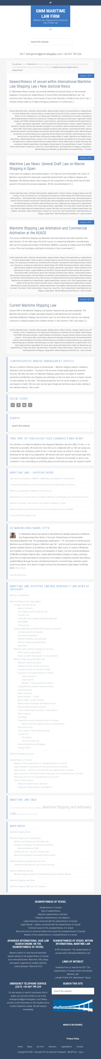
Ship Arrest (84, 142)
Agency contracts (53, 111)
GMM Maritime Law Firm (50, 13)
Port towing (77, 139)
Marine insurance (69, 126)
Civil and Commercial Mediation (19, 808)
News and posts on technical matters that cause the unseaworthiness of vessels (42, 136)
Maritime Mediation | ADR (28, 848)
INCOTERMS (24, 121)
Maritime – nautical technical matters (37, 683)
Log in (80, 1052)
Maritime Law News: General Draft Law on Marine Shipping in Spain (38, 503)
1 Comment (88, 149)
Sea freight (16, 142)
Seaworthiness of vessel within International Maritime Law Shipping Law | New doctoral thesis (50, 84)
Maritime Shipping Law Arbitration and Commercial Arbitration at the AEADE (41, 509)
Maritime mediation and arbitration (38, 131)
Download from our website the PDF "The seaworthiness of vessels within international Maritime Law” (73, 970)
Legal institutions (50, 121)
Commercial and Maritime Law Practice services (34, 864)
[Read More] (21, 568)
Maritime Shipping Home (20, 832)
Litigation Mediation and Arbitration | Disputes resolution (49, 270)
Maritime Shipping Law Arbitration (61, 134)
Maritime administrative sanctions (21, 275)
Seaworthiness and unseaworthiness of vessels (48, 142)
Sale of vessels (86, 139)
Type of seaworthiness (51, 147)
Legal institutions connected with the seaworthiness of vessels (34, 268)
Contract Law (32, 119)
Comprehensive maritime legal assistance (72, 263)
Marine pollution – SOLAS (83, 126)
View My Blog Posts (18, 575)
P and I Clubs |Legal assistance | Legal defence (58, 139)
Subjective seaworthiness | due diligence (36, 144)
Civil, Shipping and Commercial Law (49, 116)
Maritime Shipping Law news (82, 134)
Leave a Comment (86, 214)
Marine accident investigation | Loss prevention (48, 126)
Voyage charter (86, 147)
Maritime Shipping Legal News (22, 880)
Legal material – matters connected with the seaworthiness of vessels (44, 770)
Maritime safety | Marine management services (64, 131)
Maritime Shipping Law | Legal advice (37, 134)
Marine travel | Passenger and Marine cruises (48, 129)
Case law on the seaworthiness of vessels (36, 673)
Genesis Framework (57, 1052)
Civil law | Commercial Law (28, 116)
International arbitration (36, 121)
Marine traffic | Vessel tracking (23, 129)
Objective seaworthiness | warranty (31, 139)
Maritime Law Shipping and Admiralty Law (31, 841)
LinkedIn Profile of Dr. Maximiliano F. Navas (73, 977)
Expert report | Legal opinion (77, 119)
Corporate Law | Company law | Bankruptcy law (52, 119)
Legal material (26, 124)
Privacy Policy (73, 1038)
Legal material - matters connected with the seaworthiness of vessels (53, 124)
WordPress (72, 1052)
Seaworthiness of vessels (72, 142)
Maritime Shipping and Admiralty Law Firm (27, 861)
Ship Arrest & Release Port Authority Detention (33, 845)
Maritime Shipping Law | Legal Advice (25, 838)
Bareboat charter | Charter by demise (31, 114)
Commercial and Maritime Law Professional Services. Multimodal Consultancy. (43, 484)
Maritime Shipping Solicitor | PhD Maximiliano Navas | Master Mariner (42, 874)
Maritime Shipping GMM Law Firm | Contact (28, 886)
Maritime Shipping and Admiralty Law (47, 149)
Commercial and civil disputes (71, 116)
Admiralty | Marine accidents (38, 111)
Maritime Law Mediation (20, 595)
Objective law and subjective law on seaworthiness (75, 203)
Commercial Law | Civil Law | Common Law (31, 851)
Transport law (30, 147)
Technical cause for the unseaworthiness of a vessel (65, 144)
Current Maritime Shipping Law (32, 305)
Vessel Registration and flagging (69, 147)
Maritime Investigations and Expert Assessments (34, 855)
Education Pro (40, 1052)
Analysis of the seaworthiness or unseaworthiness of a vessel (40, 763)
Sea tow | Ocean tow (26, 142)
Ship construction (65, 208)
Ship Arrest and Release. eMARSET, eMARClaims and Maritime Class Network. (42, 478)
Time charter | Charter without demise (30, 211)
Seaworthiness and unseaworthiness (71, 149)
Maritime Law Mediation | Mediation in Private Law (30, 491)
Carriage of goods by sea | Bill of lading (56, 114)
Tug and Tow (39, 147)
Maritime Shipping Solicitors (21, 871)
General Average (66, 196)
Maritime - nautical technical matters (73, 129)
